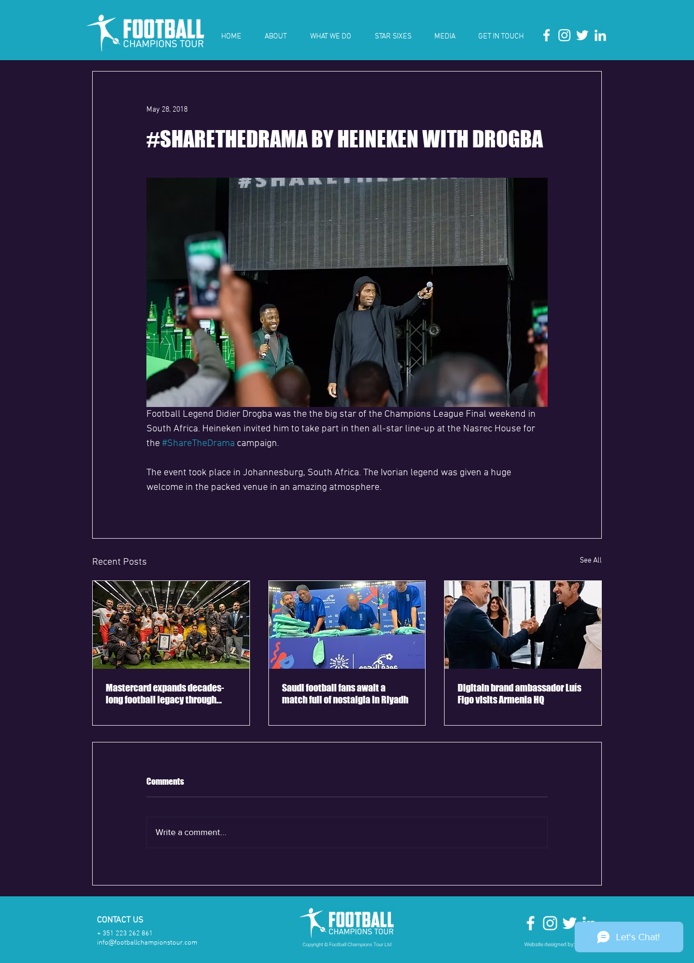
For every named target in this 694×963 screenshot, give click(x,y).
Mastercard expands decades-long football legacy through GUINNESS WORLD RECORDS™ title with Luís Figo (165, 694)
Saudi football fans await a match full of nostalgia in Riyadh (345, 694)
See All (591, 560)
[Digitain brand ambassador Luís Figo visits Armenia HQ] (523, 625)
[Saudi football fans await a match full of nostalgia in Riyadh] (347, 625)
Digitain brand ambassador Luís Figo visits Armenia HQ (519, 694)
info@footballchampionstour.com (147, 943)
